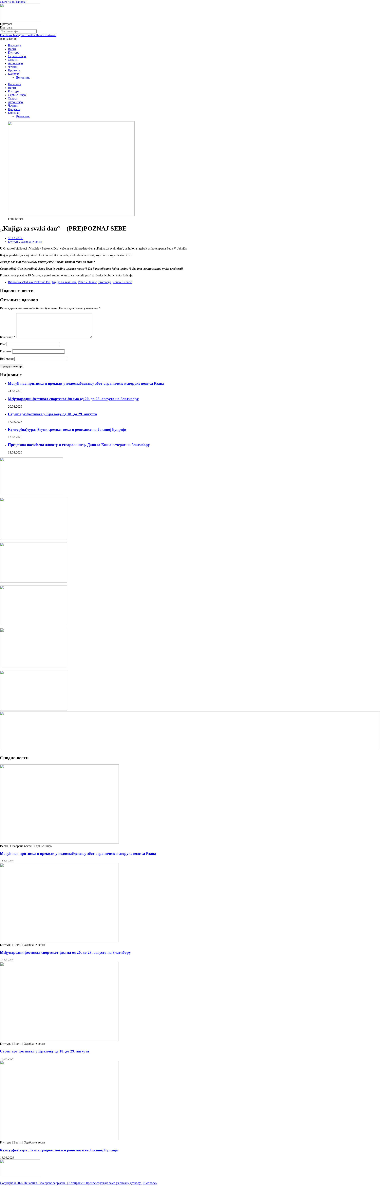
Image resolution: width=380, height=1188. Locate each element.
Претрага (6, 24)
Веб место (7, 358)
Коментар (7, 337)
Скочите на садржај (13, 1)
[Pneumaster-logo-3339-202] (33, 709)
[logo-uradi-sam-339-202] (33, 667)
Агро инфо (15, 63)
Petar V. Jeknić (87, 282)
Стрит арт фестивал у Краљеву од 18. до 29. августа (52, 414)
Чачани (13, 66)
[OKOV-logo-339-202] (33, 624)
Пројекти (14, 70)
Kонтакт (13, 74)
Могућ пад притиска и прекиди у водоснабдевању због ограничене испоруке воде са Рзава (86, 383)
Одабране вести (31, 241)
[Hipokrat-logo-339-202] (33, 581)
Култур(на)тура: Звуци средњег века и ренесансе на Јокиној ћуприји (67, 429)
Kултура (13, 52)
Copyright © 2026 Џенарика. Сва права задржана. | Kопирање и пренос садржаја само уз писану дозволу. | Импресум (78, 1183)
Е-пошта (5, 351)
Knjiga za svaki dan (64, 282)
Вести (12, 49)
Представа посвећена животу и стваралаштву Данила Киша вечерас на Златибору (79, 445)
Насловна (14, 45)
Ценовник (23, 77)
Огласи (13, 59)
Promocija (104, 282)
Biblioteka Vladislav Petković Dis (29, 282)
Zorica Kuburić (122, 282)
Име (3, 344)
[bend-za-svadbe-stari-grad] (31, 494)
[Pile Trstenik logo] (33, 538)
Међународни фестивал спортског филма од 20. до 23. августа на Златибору (73, 399)
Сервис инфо (17, 56)
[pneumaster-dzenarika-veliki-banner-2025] (190, 749)
